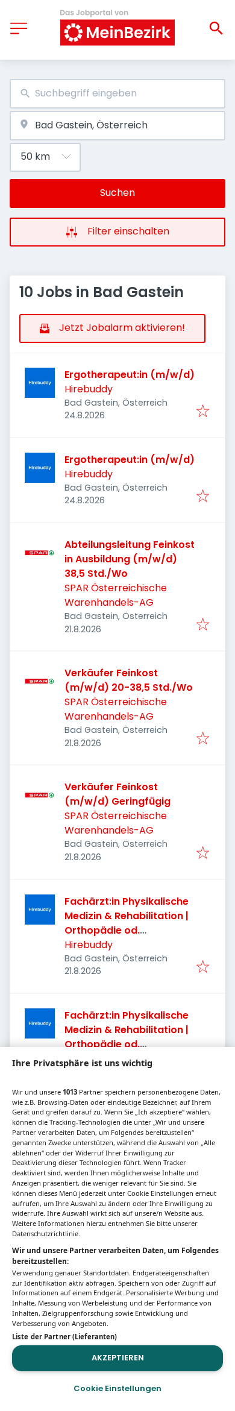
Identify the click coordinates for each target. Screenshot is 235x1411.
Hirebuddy (88, 389)
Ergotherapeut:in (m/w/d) (129, 375)
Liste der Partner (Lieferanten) (64, 1336)
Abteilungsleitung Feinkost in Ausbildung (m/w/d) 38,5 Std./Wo (129, 559)
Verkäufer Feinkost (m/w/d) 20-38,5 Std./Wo (128, 680)
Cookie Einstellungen (117, 1388)
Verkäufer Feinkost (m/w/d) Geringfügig (117, 794)
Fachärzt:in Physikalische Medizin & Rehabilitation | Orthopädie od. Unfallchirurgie (126, 923)
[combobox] (117, 93)
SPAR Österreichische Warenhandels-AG (115, 595)
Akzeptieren (118, 1357)
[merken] (202, 412)
